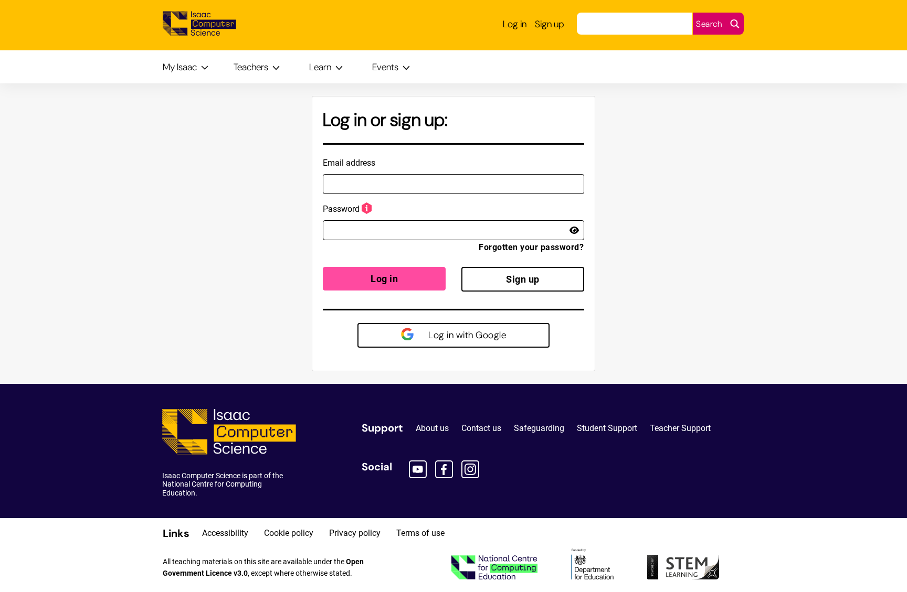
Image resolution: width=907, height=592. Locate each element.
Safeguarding (539, 428)
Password (341, 209)
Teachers (251, 67)
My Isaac (180, 67)
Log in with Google (466, 335)
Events (385, 67)
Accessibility (225, 533)
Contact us (481, 428)
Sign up (523, 279)
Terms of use (420, 533)
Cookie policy (288, 533)
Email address (349, 163)
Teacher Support (680, 428)
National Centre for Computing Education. (212, 488)
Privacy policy (355, 533)
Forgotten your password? (531, 247)
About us (432, 428)
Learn (320, 67)
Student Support (607, 428)
